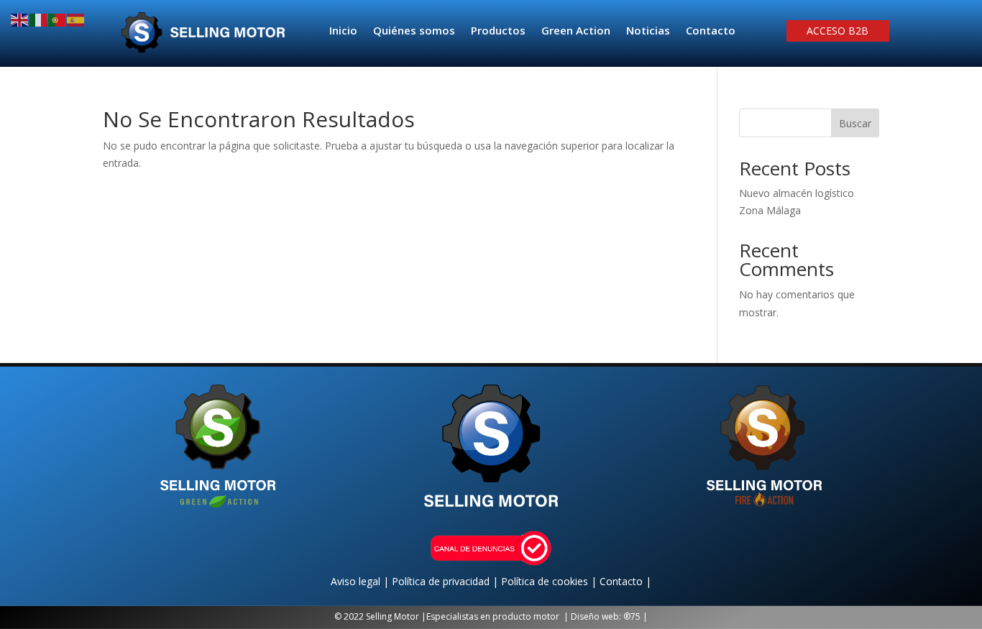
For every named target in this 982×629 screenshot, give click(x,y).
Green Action (575, 31)
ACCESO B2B (837, 31)
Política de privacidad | (446, 581)
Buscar (855, 123)
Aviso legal (357, 581)
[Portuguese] (57, 19)
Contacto (710, 31)
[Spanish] (76, 19)
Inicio (343, 31)
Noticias (648, 31)
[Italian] (38, 19)
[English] (20, 19)
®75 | (635, 616)
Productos (498, 31)
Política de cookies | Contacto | (576, 581)
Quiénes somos (414, 31)
